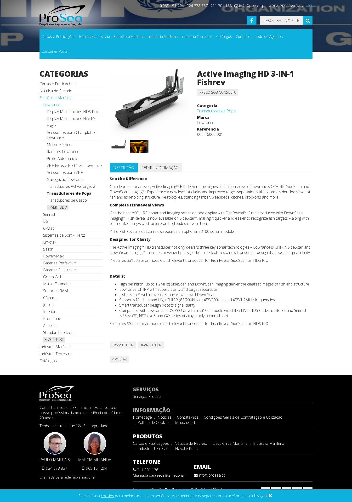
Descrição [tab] (123, 167)
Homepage (142, 417)
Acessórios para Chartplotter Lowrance (71, 135)
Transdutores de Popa (216, 111)
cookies (107, 495)
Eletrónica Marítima (129, 36)
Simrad (49, 214)
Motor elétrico (59, 144)
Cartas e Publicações (58, 36)
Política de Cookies (153, 422)
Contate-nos (187, 417)
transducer (151, 345)
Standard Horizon (58, 332)
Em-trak (49, 242)
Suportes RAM (55, 290)
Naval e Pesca (187, 448)
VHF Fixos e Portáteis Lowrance (74, 165)
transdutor (122, 345)
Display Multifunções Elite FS (71, 118)
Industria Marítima (163, 36)
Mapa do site (186, 422)
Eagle (51, 125)
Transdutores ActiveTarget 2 (71, 186)
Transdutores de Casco (67, 200)
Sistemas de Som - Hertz (64, 235)
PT (309, 5)
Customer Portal (54, 51)
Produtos (147, 436)
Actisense (51, 325)
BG (46, 221)
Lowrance (51, 104)
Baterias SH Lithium (60, 270)
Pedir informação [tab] (160, 167)
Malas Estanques (58, 283)
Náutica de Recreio (94, 36)
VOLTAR (120, 359)
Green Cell (52, 277)
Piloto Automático (62, 158)
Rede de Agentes (269, 36)
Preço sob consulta (218, 92)
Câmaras (50, 297)
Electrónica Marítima (230, 443)
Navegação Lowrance (66, 179)
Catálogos (224, 36)
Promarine (52, 318)
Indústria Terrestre (197, 36)
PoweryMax (53, 256)
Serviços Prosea (147, 396)
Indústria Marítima (268, 443)
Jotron (48, 304)
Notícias (164, 417)
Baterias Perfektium (60, 263)
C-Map (49, 228)
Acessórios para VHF (65, 172)
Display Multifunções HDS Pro (72, 111)
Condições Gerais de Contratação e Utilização (243, 417)
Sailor (48, 249)
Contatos (243, 36)
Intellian (49, 311)
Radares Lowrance (63, 151)
